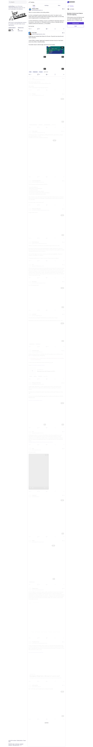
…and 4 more (53, 124)
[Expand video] (45, 488)
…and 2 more (45, 376)
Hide (62, 47)
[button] (39, 472)
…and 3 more (46, 71)
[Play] (30, 488)
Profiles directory (20, 740)
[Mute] (33, 488)
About (15, 740)
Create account (75, 23)
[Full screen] (47, 488)
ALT (44, 56)
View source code (15, 745)
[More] (63, 29)
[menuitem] (39, 472)
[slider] (39, 486)
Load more (46, 722)
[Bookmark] (55, 29)
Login (75, 26)
